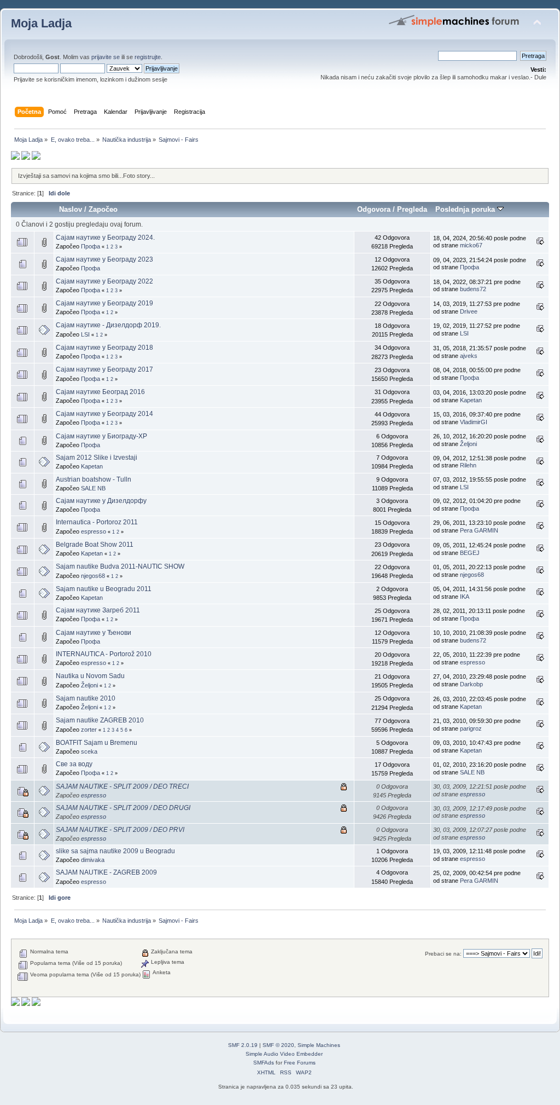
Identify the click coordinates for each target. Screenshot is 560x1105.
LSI (85, 334)
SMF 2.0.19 (243, 1045)
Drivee (468, 311)
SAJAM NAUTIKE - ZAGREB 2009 (106, 872)
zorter (89, 729)
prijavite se (105, 57)
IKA (464, 596)
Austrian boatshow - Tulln (93, 479)
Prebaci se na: (443, 954)
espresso (93, 531)
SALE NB (93, 488)
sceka (89, 751)
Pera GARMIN (479, 530)
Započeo (103, 209)
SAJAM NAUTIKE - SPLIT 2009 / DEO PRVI (120, 830)
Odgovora (373, 209)
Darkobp (471, 684)
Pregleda (412, 209)
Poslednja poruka (466, 209)
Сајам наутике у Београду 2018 (104, 347)
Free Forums (300, 1063)
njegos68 (93, 575)
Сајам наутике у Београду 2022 (104, 281)
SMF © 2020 (278, 1045)
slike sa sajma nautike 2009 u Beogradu (115, 851)
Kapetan (471, 400)
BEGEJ (470, 552)
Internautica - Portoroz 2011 (97, 522)
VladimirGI (473, 422)
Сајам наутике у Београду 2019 (104, 303)
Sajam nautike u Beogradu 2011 (103, 589)
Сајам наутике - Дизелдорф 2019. (108, 325)
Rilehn (468, 465)
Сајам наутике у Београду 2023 (104, 259)
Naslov (70, 209)
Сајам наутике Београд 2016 (100, 392)
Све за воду (74, 764)
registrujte (148, 57)
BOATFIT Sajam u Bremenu (96, 743)
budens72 (473, 289)
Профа (90, 246)
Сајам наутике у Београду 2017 (104, 369)
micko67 (471, 245)
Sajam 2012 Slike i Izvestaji (96, 457)
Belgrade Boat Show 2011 (94, 544)
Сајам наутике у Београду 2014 (104, 414)
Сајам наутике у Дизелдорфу (101, 501)
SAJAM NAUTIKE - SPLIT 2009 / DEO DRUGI (123, 808)
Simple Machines (319, 1045)
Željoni (468, 444)
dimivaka (92, 860)
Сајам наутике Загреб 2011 (98, 610)
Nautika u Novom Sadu (90, 676)
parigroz (471, 728)
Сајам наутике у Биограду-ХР (101, 436)
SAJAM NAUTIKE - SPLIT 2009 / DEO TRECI (122, 786)
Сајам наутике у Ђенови (93, 633)
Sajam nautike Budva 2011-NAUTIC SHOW (120, 566)
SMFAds (263, 1063)
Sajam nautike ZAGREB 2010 (100, 720)
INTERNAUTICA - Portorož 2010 (103, 654)
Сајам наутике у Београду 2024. (105, 237)
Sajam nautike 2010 (85, 698)
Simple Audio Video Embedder (284, 1054)
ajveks (468, 355)
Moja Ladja (41, 23)
